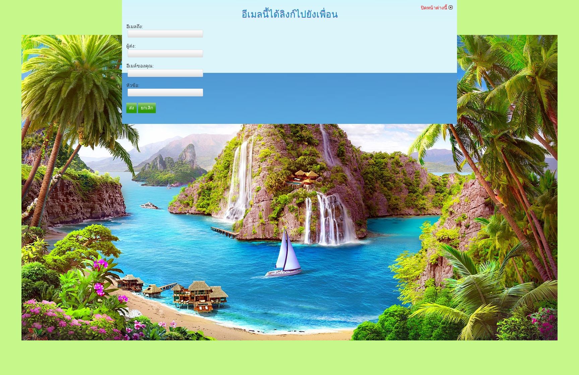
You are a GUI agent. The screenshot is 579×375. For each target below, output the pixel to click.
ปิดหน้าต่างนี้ (435, 7)
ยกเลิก (147, 107)
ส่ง (131, 107)
